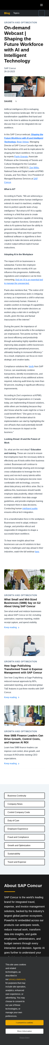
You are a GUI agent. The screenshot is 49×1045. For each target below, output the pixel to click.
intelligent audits (30, 508)
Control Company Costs (19, 812)
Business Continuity (17, 796)
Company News (15, 804)
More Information (24, 1031)
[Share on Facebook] (21, 101)
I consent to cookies (24, 1022)
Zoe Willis (34, 167)
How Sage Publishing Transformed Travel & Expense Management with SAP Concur (23, 669)
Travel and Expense (17, 862)
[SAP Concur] (16, 5)
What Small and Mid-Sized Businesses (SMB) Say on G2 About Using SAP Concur (22, 603)
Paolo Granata (21, 156)
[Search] (42, 13)
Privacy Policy (25, 1038)
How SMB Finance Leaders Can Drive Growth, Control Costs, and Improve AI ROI (23, 739)
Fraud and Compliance (18, 837)
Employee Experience (18, 829)
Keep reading (10, 627)
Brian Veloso (23, 142)
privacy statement (17, 979)
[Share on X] (16, 101)
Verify (31, 366)
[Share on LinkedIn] (26, 101)
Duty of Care (13, 820)
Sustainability (14, 854)
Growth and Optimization (19, 845)
